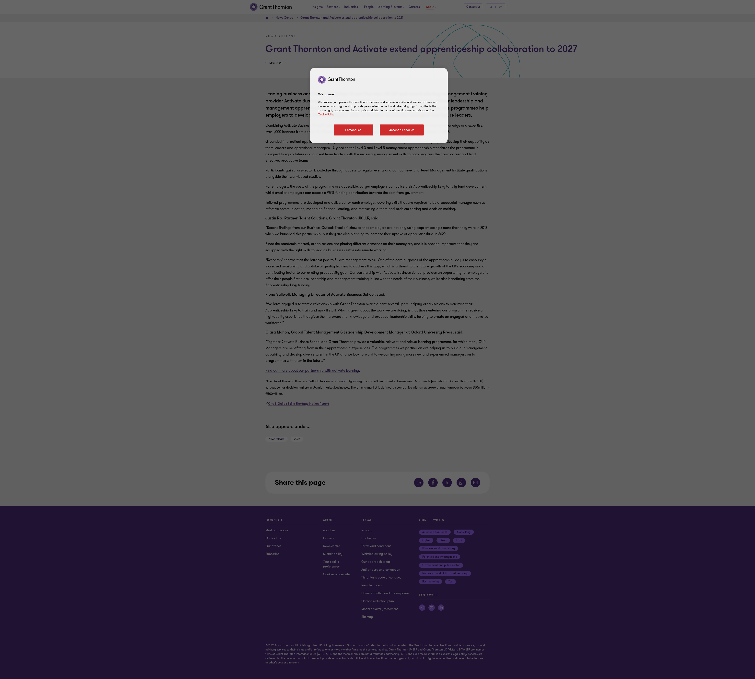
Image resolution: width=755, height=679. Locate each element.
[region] (379, 105)
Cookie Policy (326, 114)
